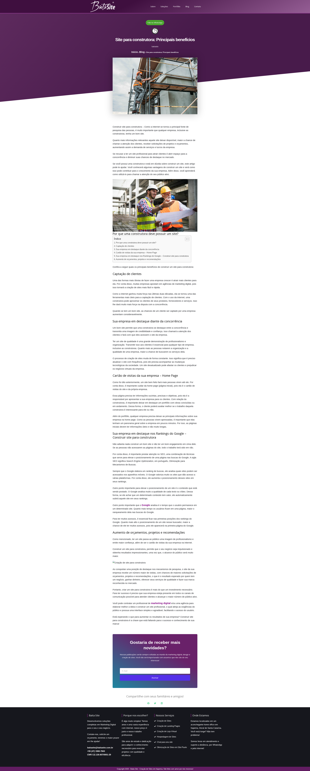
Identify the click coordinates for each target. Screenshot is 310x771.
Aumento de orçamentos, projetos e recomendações (138, 259)
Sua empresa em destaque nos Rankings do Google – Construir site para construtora (152, 256)
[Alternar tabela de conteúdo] (186, 239)
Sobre (153, 6)
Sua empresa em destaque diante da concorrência (137, 249)
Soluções (164, 6)
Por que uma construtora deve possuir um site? (136, 243)
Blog (187, 6)
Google (146, 505)
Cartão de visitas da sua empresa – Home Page (136, 252)
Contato (197, 6)
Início (134, 52)
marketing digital (161, 603)
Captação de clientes (125, 246)
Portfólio (176, 6)
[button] (148, 703)
